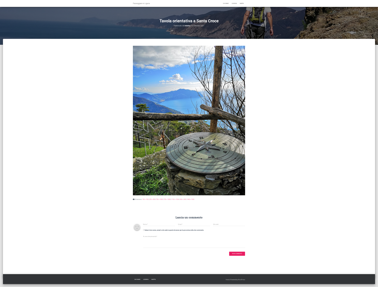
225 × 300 (152, 199)
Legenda (234, 3)
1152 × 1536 (175, 199)
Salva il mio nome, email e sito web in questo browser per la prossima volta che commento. (174, 230)
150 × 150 (145, 199)
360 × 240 (183, 199)
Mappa (242, 3)
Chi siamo (226, 3)
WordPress (241, 279)
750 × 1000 (159, 199)
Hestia (228, 279)
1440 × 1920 (190, 199)
